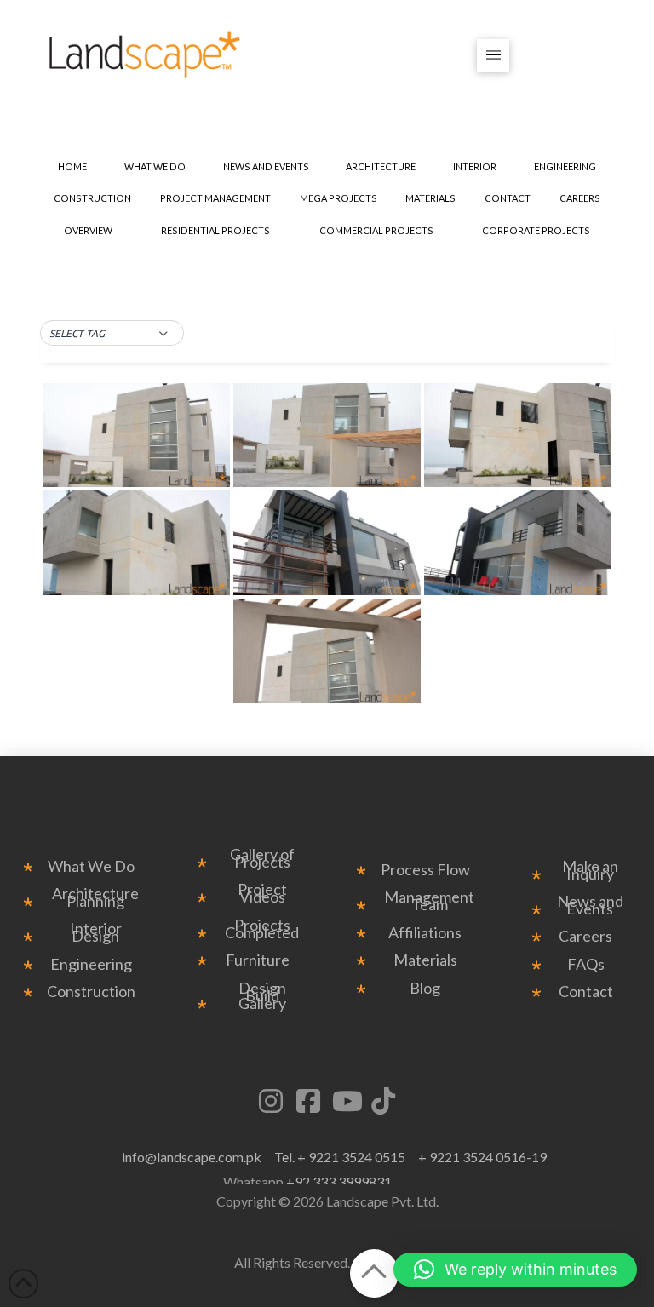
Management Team (429, 901)
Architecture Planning (95, 897)
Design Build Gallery (262, 995)
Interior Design (96, 932)
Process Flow (425, 870)
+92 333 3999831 (339, 1181)
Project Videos (262, 893)
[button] (493, 55)
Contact (586, 991)
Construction (91, 991)
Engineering (91, 964)
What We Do (91, 866)
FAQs (586, 964)
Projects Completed (262, 929)
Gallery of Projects (262, 858)
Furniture (258, 960)
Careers (585, 936)
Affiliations (425, 933)
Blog (425, 988)
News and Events (590, 905)
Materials (425, 960)
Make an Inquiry (590, 870)
